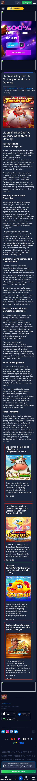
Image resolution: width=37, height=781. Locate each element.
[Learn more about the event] (18, 16)
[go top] (34, 731)
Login (17, 3)
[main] (20, 778)
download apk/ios (24, 772)
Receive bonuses (18, 52)
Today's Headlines (25, 88)
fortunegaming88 (10, 88)
